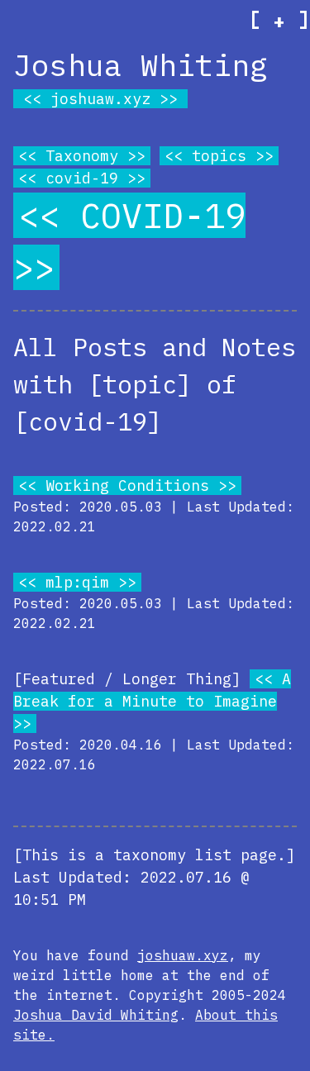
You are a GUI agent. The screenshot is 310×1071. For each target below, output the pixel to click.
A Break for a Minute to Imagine (152, 690)
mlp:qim (77, 582)
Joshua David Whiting (96, 1015)
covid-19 (81, 178)
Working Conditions (127, 485)
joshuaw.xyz (100, 98)
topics (219, 155)
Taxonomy (81, 155)
